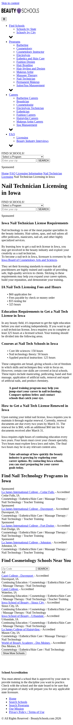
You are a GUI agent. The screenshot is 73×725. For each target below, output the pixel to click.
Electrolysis (23, 55)
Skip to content (10, 3)
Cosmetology (24, 48)
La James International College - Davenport (27, 508)
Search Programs (19, 705)
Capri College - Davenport (17, 575)
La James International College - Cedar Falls (28, 492)
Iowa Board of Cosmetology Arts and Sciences (29, 260)
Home (5, 173)
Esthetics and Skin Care (30, 58)
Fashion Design (25, 61)
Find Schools (17, 25)
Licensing (22, 137)
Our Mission (16, 708)
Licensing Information (29, 173)
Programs (14, 41)
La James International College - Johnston (26, 542)
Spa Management (26, 124)
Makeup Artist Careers (29, 121)
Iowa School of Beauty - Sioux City (23, 602)
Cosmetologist (24, 104)
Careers (13, 94)
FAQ (12, 134)
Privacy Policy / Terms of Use (26, 712)
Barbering (22, 45)
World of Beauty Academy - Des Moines (26, 642)
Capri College (10, 589)
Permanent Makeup (27, 82)
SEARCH (43, 160)
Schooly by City (26, 32)
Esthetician (22, 111)
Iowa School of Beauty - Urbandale (22, 616)
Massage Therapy (26, 75)
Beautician (22, 101)
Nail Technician (25, 78)
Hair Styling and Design (30, 68)
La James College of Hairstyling (20, 629)
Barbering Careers (27, 98)
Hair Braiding (24, 65)
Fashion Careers (26, 114)
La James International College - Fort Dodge (28, 525)
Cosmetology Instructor (30, 51)
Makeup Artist (24, 72)
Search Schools (18, 702)
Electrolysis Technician (30, 108)
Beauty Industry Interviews (32, 141)
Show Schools (14, 653)
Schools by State (26, 29)
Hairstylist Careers (27, 118)
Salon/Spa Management (30, 85)
